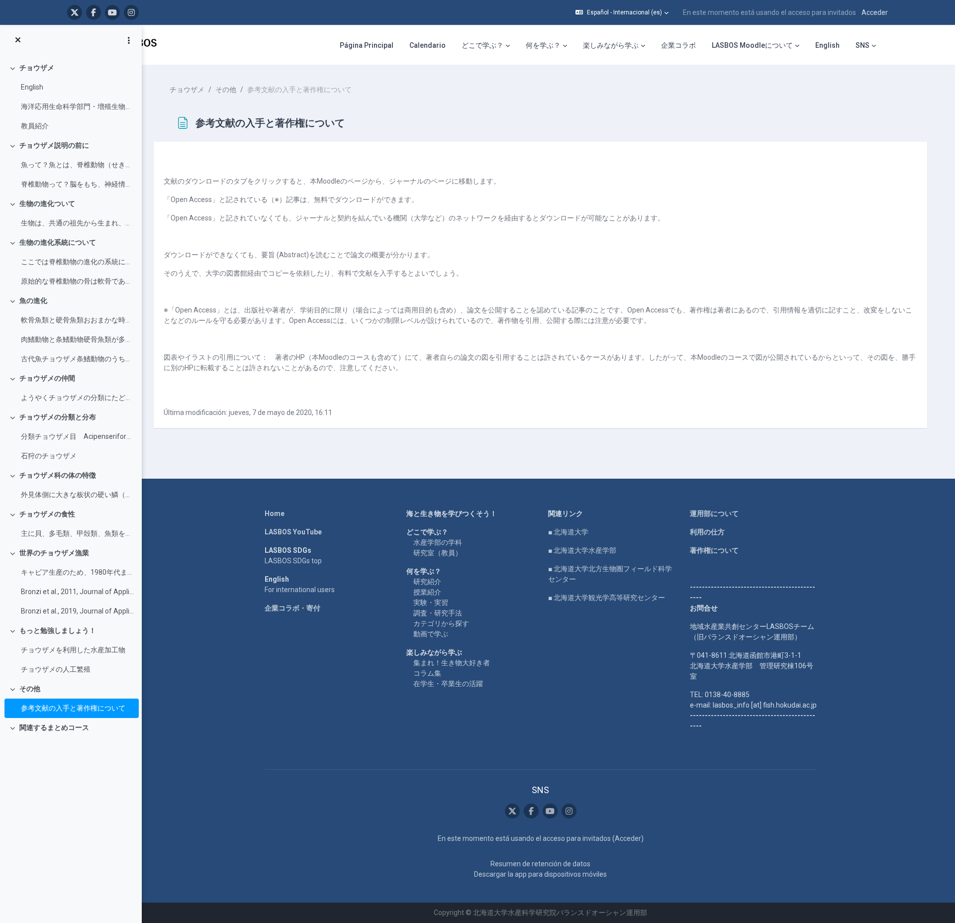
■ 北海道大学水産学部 (582, 550)
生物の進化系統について (57, 242)
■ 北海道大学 (568, 532)
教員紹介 (35, 126)
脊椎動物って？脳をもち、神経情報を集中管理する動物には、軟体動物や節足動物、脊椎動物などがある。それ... (77, 184)
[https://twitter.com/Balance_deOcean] (74, 12)
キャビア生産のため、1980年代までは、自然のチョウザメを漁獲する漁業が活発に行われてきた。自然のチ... (77, 572)
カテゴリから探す (441, 623)
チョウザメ (36, 68)
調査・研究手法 (437, 613)
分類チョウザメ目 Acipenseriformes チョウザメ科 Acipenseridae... (77, 436)
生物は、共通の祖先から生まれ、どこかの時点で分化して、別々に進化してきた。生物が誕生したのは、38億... (77, 223)
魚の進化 (33, 301)
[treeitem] (70, 97)
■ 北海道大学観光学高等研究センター (606, 598)
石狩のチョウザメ (49, 456)
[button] (622, 12)
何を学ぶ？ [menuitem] (543, 45)
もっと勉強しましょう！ (57, 630)
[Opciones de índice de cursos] (129, 40)
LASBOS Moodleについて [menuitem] (752, 45)
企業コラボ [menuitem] (678, 45)
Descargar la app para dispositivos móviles (540, 874)
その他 (29, 689)
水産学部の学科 (437, 542)
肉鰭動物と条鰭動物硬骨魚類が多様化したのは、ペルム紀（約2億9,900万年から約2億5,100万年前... (77, 339)
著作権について (714, 550)
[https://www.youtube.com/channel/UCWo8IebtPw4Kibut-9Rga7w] (112, 12)
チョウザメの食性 (47, 514)
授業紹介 (427, 592)
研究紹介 (427, 582)
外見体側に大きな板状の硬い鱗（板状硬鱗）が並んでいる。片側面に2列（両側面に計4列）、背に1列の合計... (77, 495)
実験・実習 (430, 603)
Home (275, 513)
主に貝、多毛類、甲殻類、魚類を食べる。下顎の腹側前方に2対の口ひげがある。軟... (77, 533)
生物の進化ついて (47, 203)
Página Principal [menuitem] (366, 45)
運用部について (714, 513)
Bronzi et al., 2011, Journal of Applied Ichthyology (77, 592)
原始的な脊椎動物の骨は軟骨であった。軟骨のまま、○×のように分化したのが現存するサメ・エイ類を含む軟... (77, 281)
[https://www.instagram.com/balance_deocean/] (131, 12)
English (32, 87)
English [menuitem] (827, 45)
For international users (300, 590)
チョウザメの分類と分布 (57, 417)
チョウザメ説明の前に (54, 145)
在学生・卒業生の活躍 (448, 684)
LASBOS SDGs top (293, 561)
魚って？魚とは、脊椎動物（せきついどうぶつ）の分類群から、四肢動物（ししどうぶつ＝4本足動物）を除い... (77, 165)
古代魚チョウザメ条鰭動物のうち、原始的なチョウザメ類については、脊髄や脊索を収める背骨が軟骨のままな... (77, 359)
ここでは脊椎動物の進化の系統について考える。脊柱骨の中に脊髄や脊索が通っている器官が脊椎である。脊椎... (77, 262)
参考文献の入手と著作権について (73, 708)
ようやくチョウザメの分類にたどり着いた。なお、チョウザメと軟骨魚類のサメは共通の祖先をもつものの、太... (77, 398)
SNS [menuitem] (862, 45)
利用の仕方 (707, 532)
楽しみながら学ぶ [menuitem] (611, 45)
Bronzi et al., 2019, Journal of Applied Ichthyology (77, 611)
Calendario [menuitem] (427, 45)
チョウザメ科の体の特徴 (57, 475)
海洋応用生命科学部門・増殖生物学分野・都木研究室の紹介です (77, 106)
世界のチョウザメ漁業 (54, 553)
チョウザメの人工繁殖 (56, 669)
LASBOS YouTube (293, 532)
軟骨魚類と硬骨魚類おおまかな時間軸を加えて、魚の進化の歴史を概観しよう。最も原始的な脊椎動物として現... (77, 320)
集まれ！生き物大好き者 (451, 663)
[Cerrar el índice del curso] (17, 40)
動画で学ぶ (430, 634)
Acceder (874, 12)
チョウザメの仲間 (47, 378)
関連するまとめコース (54, 727)
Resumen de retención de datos (540, 864)
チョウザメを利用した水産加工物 (73, 650)
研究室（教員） (437, 553)
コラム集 (427, 673)
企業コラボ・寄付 (292, 608)
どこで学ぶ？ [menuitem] (482, 45)
